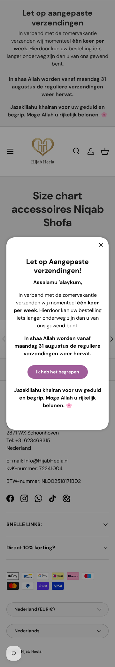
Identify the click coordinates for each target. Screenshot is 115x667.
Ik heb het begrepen (57, 372)
